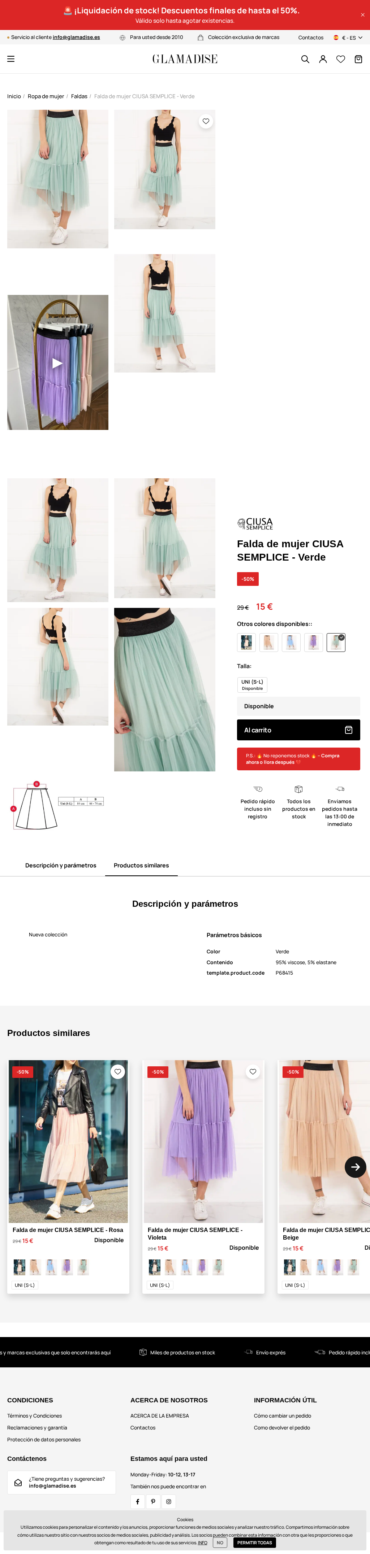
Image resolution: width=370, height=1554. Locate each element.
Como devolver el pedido (282, 1427)
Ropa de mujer (46, 96)
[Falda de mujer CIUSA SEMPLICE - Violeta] (67, 1267)
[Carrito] (358, 59)
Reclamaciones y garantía (37, 1427)
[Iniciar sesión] (323, 59)
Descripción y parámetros (60, 865)
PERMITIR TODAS (254, 1543)
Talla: (244, 666)
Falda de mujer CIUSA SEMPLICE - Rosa (68, 1230)
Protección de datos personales (44, 1439)
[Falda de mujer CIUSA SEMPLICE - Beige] (35, 1267)
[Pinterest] (153, 1501)
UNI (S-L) (25, 1285)
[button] (362, 14)
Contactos (310, 37)
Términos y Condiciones (34, 1415)
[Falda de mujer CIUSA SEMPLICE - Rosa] (19, 1267)
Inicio (14, 96)
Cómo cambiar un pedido (282, 1415)
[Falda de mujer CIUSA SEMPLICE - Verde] (83, 1267)
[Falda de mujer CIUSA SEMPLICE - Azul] (51, 1267)
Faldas (79, 96)
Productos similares (141, 865)
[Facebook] (137, 1501)
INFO (202, 1543)
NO (220, 1543)
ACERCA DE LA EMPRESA (159, 1415)
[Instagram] (169, 1501)
